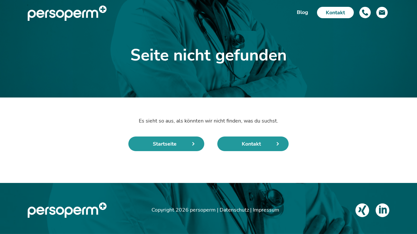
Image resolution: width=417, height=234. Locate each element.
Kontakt (335, 12)
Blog (302, 12)
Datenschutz (234, 210)
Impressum (266, 210)
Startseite (165, 144)
